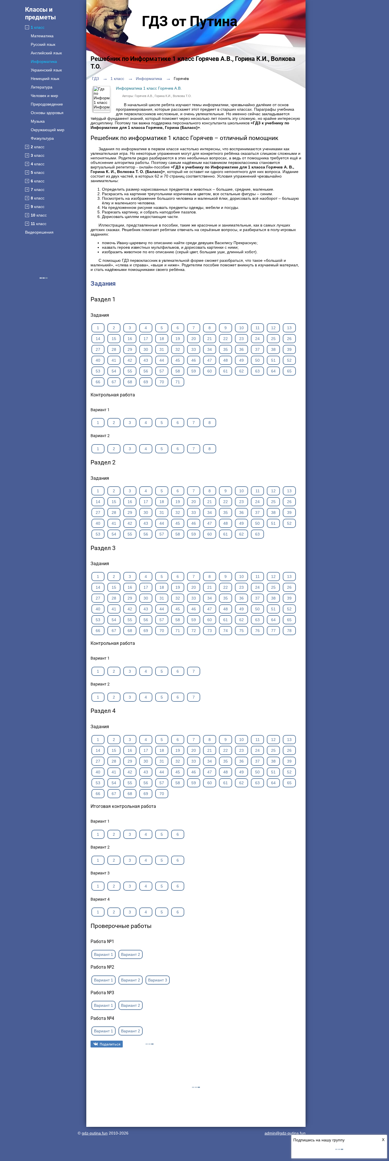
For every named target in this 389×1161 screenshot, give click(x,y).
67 (114, 382)
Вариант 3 (157, 980)
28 (114, 349)
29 (130, 349)
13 (289, 328)
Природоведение (47, 104)
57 (161, 371)
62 (241, 371)
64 (273, 371)
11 (257, 328)
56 (146, 371)
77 (273, 630)
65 (289, 371)
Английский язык (46, 53)
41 (114, 360)
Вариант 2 (130, 954)
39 (289, 349)
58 (177, 371)
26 (289, 338)
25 (273, 338)
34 (209, 349)
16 (130, 338)
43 (146, 360)
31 (161, 349)
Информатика (44, 61)
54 (114, 371)
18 (161, 338)
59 (193, 371)
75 (241, 630)
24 (257, 338)
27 (98, 349)
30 (146, 349)
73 (209, 630)
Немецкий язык (45, 78)
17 (146, 338)
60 (209, 371)
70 (161, 382)
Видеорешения (39, 232)
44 (161, 360)
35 (225, 349)
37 (257, 349)
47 (209, 360)
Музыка (38, 121)
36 (241, 349)
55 (130, 371)
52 (289, 360)
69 (146, 382)
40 (98, 360)
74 (225, 630)
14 (98, 338)
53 (98, 371)
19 (177, 338)
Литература (41, 87)
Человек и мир (44, 95)
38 (273, 349)
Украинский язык (46, 70)
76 (257, 630)
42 (130, 360)
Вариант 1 (103, 954)
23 (241, 338)
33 (193, 349)
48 (225, 360)
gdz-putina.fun (95, 1133)
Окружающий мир (47, 129)
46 (193, 360)
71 (177, 382)
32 (177, 349)
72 (193, 630)
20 (193, 338)
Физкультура (42, 138)
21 (209, 338)
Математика (42, 36)
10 (241, 328)
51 (273, 360)
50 (257, 360)
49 (241, 360)
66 (98, 382)
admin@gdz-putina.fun (285, 1133)
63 (257, 371)
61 (225, 371)
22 (225, 338)
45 (177, 360)
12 (273, 328)
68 (130, 382)
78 (289, 630)
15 (114, 338)
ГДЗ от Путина (190, 21)
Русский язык (43, 44)
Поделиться (110, 1044)
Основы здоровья (47, 112)
